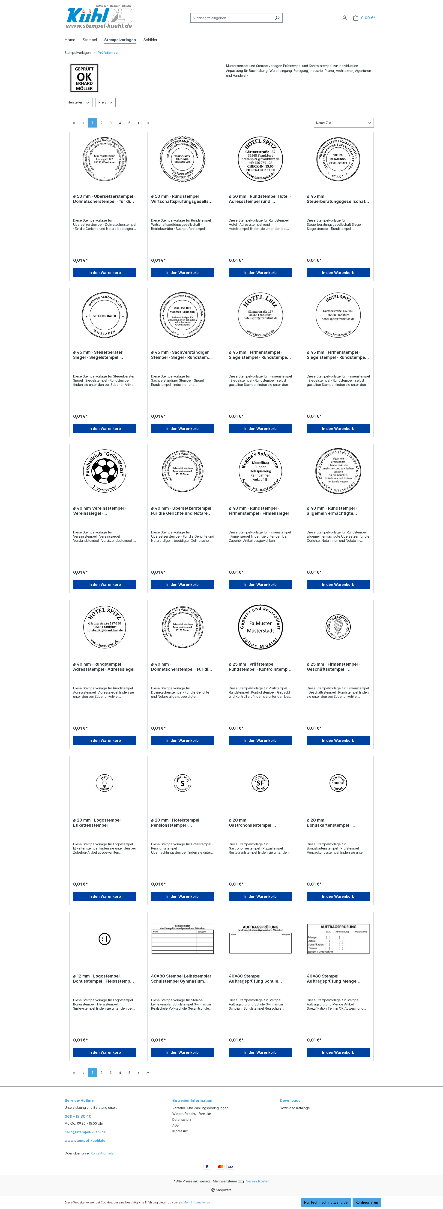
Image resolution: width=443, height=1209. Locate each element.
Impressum (180, 1131)
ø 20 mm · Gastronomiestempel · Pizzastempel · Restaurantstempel (251, 823)
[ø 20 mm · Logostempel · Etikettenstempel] (104, 783)
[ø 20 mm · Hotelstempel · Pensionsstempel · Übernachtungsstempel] (182, 783)
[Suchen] (277, 18)
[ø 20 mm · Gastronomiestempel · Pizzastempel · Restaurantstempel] (260, 783)
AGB (175, 1125)
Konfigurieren (367, 1202)
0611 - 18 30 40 (78, 1116)
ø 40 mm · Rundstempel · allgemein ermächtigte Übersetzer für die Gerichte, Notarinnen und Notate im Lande (335, 511)
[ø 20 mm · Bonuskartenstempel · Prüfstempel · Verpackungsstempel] (338, 783)
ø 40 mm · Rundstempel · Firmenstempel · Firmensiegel (259, 511)
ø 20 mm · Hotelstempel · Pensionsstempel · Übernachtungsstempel (176, 823)
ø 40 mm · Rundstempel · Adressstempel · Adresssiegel (104, 667)
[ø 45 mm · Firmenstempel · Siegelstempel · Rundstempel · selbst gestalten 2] (338, 315)
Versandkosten (257, 1181)
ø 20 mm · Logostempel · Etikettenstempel (98, 823)
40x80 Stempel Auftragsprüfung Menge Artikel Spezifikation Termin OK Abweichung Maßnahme (335, 979)
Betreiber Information (192, 1100)
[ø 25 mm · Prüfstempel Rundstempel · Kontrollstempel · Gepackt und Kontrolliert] (260, 627)
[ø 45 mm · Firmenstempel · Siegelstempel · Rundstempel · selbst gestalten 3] (260, 315)
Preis (103, 102)
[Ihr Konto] (344, 17)
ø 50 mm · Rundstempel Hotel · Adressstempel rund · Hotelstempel (260, 199)
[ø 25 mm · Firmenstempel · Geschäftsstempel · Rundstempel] (338, 627)
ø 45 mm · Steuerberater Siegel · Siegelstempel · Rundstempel (98, 355)
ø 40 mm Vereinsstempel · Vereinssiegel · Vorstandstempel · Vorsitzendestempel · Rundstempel (99, 511)
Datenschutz (181, 1119)
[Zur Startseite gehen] (99, 17)
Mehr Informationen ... (198, 1202)
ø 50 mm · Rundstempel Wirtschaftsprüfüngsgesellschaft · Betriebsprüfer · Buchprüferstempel (182, 199)
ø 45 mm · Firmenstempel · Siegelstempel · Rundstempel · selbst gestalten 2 (337, 355)
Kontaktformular (103, 1153)
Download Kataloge (295, 1108)
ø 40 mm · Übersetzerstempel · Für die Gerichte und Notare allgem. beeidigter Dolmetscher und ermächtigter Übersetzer (182, 511)
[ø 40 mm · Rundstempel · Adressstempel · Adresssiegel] (104, 627)
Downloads (290, 1100)
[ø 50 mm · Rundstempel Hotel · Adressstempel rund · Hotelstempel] (260, 159)
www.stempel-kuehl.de (85, 1140)
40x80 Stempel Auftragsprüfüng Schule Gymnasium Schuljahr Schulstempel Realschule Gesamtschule (254, 979)
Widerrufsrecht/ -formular (191, 1114)
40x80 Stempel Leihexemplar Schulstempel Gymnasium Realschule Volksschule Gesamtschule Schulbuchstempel (181, 979)
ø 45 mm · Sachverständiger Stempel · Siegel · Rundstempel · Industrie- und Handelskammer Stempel (182, 355)
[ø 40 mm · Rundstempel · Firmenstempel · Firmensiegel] (260, 471)
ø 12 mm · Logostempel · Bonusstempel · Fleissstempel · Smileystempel (104, 979)
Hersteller (75, 102)
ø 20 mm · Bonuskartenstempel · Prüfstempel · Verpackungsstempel (329, 823)
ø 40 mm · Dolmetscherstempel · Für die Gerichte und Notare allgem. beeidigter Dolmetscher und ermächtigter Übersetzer (181, 667)
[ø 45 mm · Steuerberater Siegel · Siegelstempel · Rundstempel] (104, 315)
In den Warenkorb (105, 272)
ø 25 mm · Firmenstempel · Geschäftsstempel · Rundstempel (333, 667)
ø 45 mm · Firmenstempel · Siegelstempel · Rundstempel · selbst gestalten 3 (259, 355)
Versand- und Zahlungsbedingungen (200, 1108)
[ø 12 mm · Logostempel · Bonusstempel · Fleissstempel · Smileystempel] (104, 939)
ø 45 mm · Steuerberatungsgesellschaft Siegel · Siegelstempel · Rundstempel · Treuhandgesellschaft (337, 199)
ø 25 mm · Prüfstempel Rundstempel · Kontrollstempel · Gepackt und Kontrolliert (260, 667)
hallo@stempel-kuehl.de (85, 1132)
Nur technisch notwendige (326, 1202)
